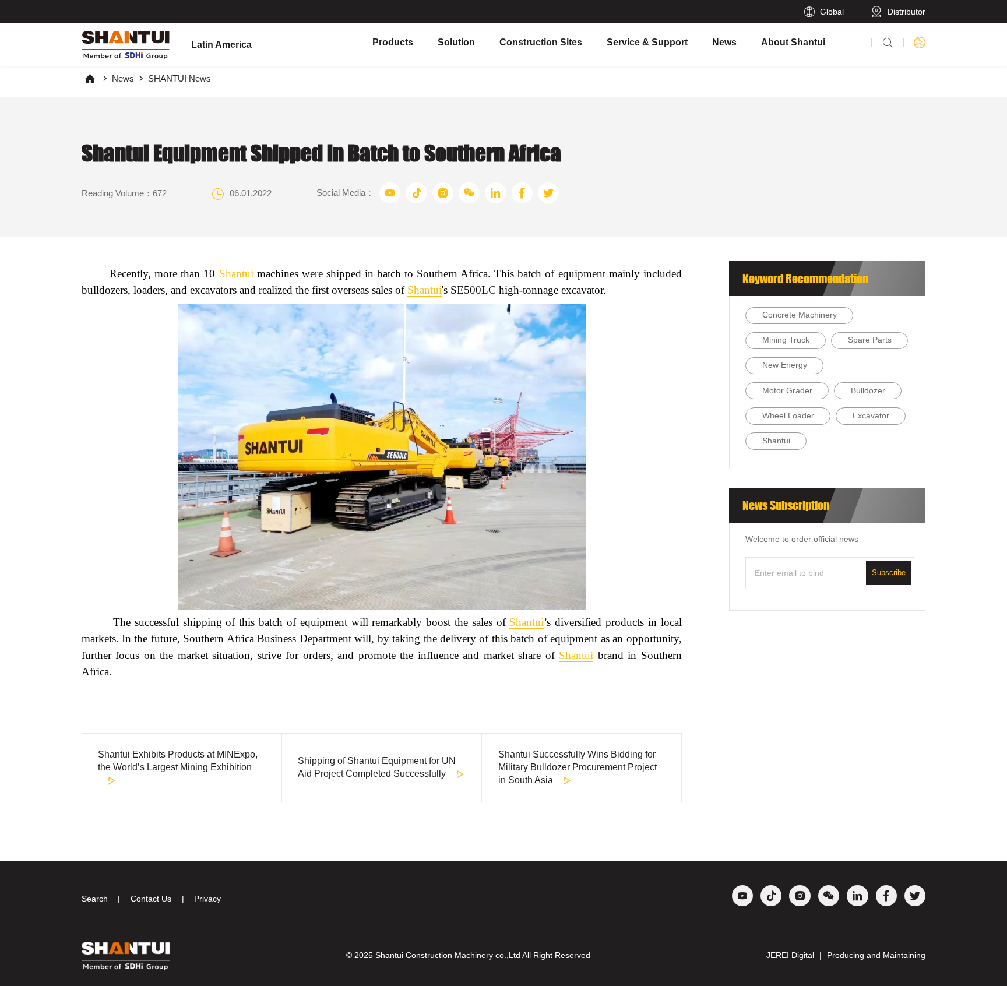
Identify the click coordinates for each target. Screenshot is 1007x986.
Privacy (207, 899)
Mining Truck (785, 340)
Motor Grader (787, 390)
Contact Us (151, 899)
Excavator (871, 415)
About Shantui (793, 42)
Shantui (236, 273)
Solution (456, 42)
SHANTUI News (179, 78)
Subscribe (889, 572)
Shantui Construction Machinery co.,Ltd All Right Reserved (482, 955)
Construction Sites (540, 42)
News (724, 42)
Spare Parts (870, 340)
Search (95, 899)
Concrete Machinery (799, 315)
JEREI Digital (790, 955)
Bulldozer (868, 390)
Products (392, 42)
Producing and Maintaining (876, 955)
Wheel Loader (788, 415)
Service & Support (647, 42)
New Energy (784, 365)
